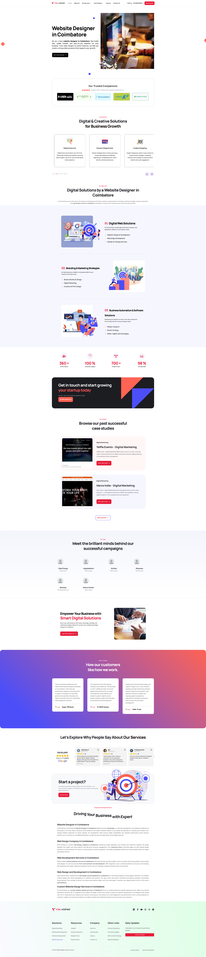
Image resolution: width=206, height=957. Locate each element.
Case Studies (98, 3)
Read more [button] (133, 764)
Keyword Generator (77, 932)
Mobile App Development (59, 932)
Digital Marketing (102, 442)
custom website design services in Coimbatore (86, 890)
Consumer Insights (113, 932)
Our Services (86, 3)
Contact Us (116, 3)
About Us (77, 3)
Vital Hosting (60, 950)
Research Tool (75, 936)
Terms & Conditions (148, 950)
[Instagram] (145, 910)
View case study (103, 463)
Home (70, 3)
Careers (108, 3)
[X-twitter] (149, 910)
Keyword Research (113, 939)
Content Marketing (113, 928)
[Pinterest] (153, 910)
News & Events (75, 939)
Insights (73, 928)
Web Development (57, 939)
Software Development (59, 936)
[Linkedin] (134, 910)
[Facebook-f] (138, 910)
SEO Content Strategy (114, 936)
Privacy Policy (135, 950)
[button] (53, 173)
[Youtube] (141, 910)
